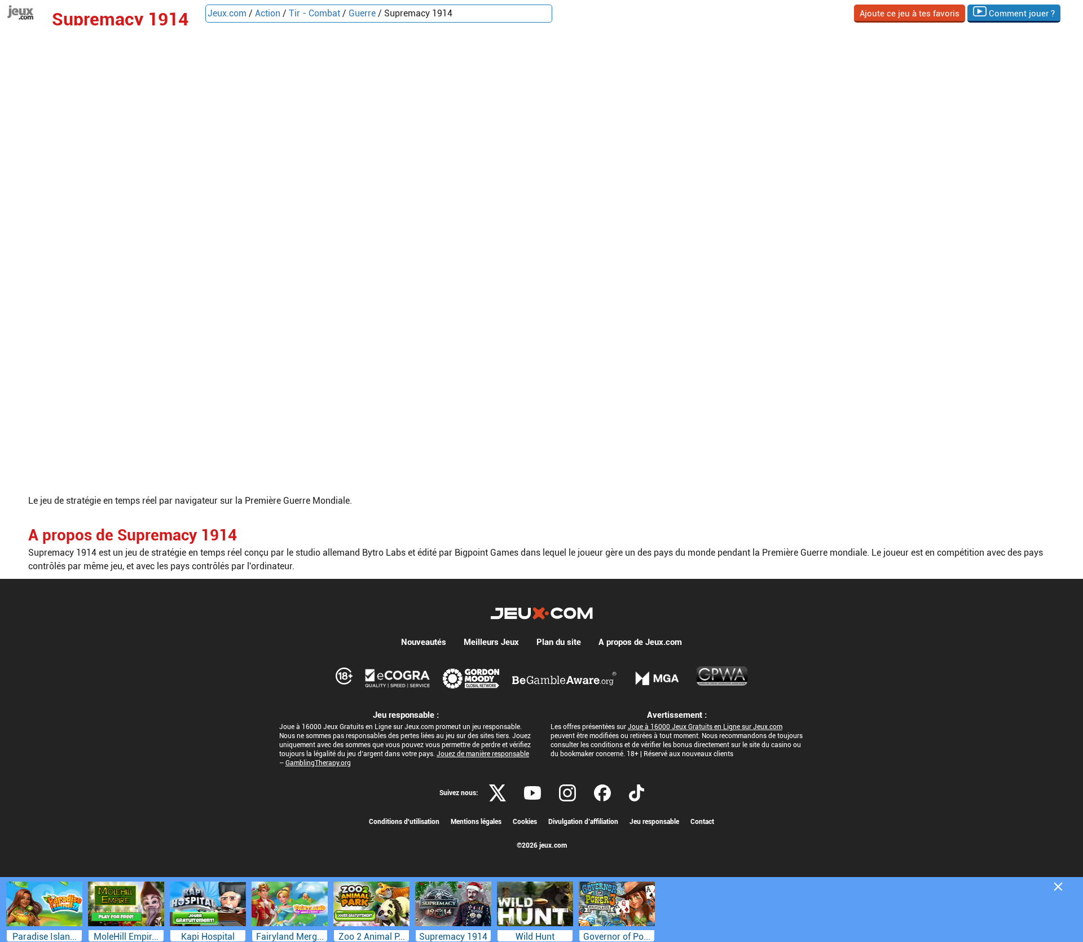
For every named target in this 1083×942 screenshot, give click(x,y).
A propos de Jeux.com (640, 642)
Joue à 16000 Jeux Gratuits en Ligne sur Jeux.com (705, 727)
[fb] (602, 792)
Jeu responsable (654, 821)
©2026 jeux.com (542, 845)
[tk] (636, 792)
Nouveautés (423, 642)
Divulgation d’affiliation (583, 821)
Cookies (525, 821)
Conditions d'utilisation (404, 821)
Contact (702, 821)
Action (267, 13)
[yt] (532, 793)
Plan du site (558, 642)
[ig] (567, 792)
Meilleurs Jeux (491, 642)
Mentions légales (476, 821)
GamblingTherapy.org (318, 763)
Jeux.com (227, 13)
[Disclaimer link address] (398, 678)
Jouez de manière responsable (483, 754)
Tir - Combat (314, 13)
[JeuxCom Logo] (542, 613)
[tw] (497, 792)
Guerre (362, 13)
